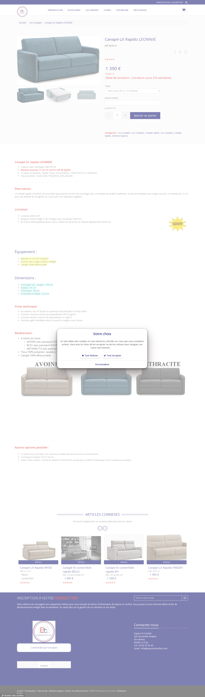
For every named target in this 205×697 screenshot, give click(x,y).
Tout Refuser (91, 355)
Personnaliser (102, 364)
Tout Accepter (113, 355)
